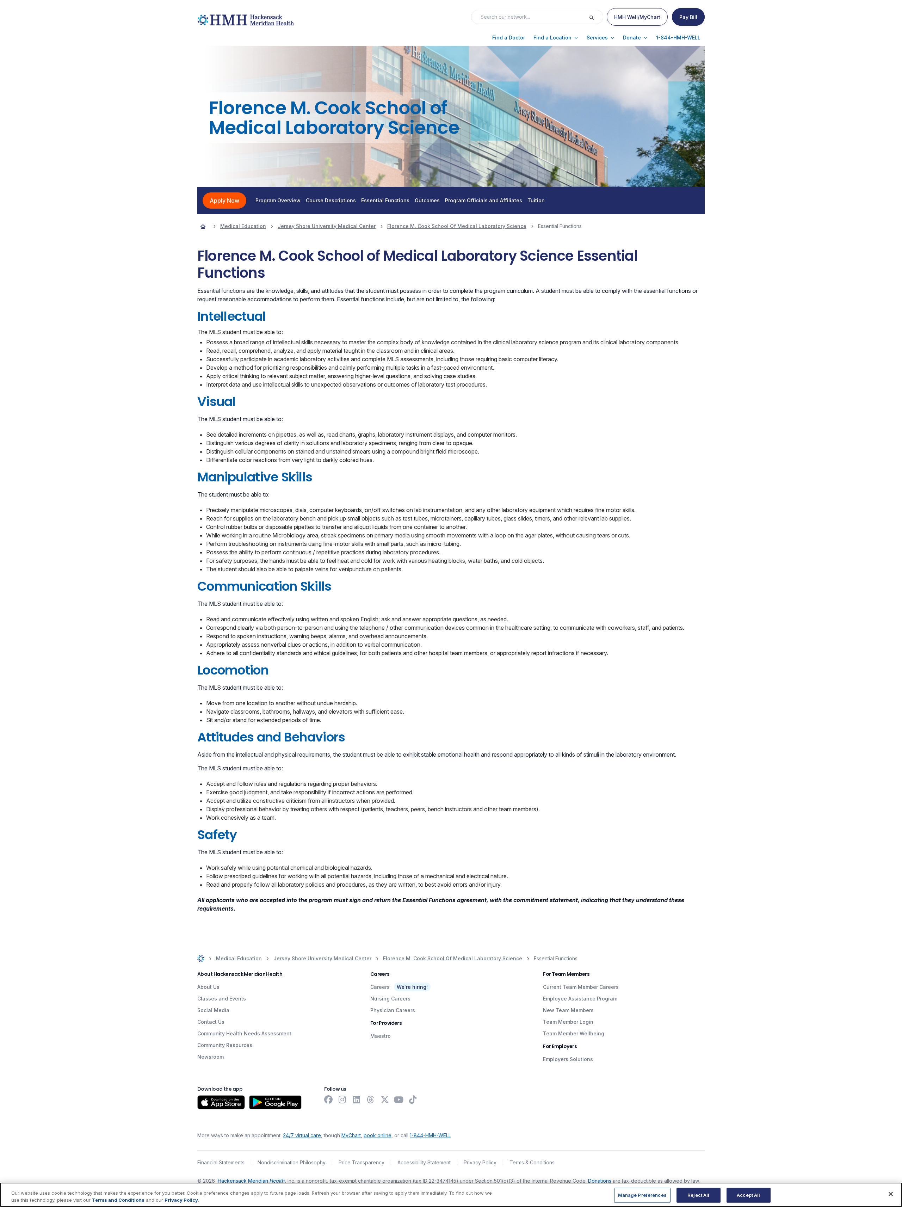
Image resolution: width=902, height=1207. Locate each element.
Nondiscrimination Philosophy (292, 1162)
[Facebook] (328, 1099)
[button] (508, 37)
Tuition (536, 200)
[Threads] (370, 1099)
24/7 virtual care (302, 1135)
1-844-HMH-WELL (430, 1135)
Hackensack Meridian (251, 1181)
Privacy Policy (480, 1162)
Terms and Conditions (118, 1199)
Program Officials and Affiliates (483, 200)
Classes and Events (221, 999)
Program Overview (278, 200)
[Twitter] (385, 1099)
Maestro (380, 1036)
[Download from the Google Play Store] (275, 1102)
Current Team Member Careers (581, 987)
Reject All (698, 1195)
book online (377, 1135)
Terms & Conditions (532, 1162)
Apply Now (224, 200)
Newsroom (210, 1057)
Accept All (748, 1195)
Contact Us (210, 1022)
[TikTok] (413, 1099)
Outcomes (427, 200)
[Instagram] (342, 1099)
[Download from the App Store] (221, 1102)
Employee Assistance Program (580, 999)
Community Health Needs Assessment (244, 1033)
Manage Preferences (642, 1195)
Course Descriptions (331, 200)
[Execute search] (596, 17)
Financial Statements (221, 1162)
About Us (208, 987)
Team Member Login (568, 1022)
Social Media (213, 1010)
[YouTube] (399, 1099)
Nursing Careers (390, 999)
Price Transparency (361, 1162)
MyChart (351, 1135)
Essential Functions (385, 200)
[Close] (890, 1194)
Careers (380, 987)
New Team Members (568, 1010)
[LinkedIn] (356, 1099)
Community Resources (224, 1045)
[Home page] (203, 226)
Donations (599, 1181)
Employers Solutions (568, 1059)
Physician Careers (392, 1010)
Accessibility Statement (424, 1162)
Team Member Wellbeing (573, 1033)
